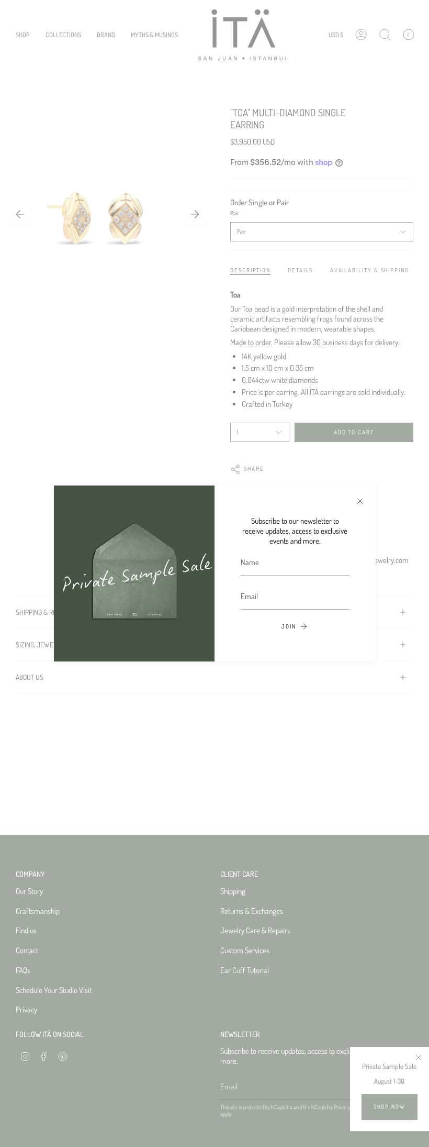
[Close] (360, 501)
